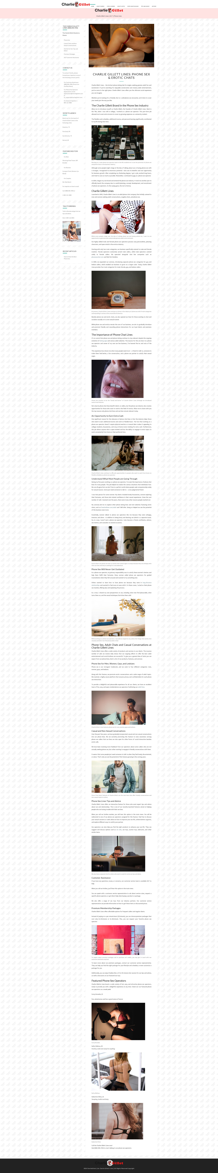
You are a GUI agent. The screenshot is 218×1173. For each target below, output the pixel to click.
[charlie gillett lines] (109, 1163)
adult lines (141, 687)
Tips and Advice (145, 6)
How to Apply (121, 6)
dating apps (103, 341)
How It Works (100, 6)
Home (92, 6)
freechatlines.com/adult (108, 507)
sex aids (119, 830)
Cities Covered (111, 6)
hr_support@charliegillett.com (73, 97)
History (154, 6)
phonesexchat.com (98, 257)
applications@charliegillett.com (73, 93)
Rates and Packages (133, 6)
